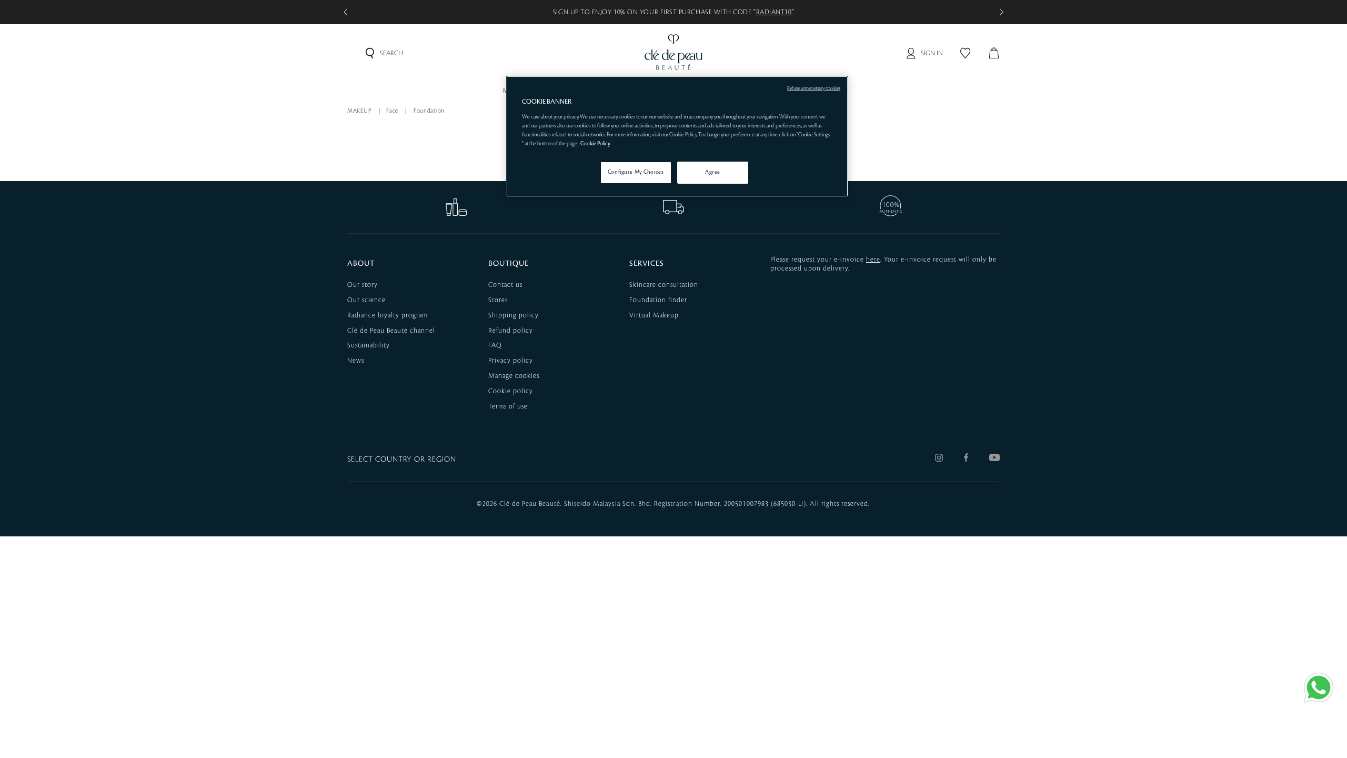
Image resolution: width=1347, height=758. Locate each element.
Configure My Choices (636, 172)
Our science (366, 300)
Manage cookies (513, 376)
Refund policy (510, 330)
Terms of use (508, 406)
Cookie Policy (595, 144)
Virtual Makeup (654, 315)
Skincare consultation (663, 284)
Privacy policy (510, 360)
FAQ (495, 345)
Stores (498, 300)
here (873, 259)
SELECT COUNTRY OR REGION (401, 459)
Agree (712, 172)
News (355, 360)
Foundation (429, 111)
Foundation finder (658, 300)
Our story (362, 284)
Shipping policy (513, 315)
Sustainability (368, 345)
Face (392, 111)
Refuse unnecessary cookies (813, 88)
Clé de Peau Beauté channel (391, 330)
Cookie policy (510, 391)
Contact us (505, 284)
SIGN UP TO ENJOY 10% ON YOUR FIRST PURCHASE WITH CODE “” (673, 12)
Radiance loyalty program (387, 315)
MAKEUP (359, 111)
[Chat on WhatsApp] (1318, 687)
